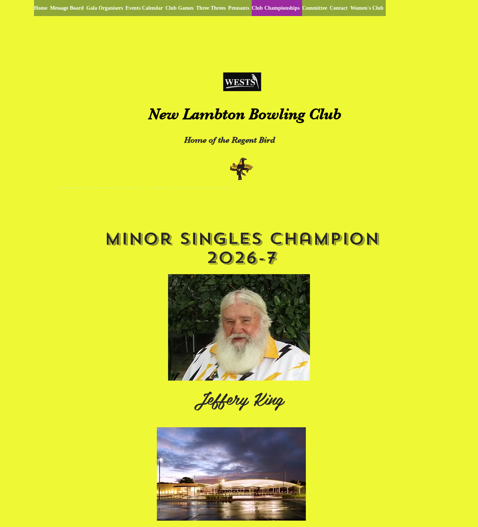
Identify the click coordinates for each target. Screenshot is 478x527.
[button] (231, 474)
